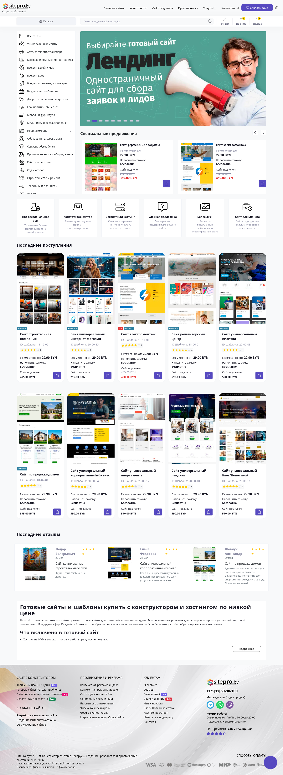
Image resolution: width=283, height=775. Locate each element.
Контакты (150, 722)
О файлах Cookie (65, 767)
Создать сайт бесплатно (32, 699)
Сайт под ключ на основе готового (39, 694)
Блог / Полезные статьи (159, 708)
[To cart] (166, 183)
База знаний (152, 694)
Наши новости (153, 703)
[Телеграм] (211, 705)
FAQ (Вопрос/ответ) (156, 712)
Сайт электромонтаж (135, 145)
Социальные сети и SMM (96, 699)
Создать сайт (258, 8)
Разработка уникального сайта (37, 715)
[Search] (210, 21)
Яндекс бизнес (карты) (95, 708)
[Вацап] (221, 705)
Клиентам (228, 8)
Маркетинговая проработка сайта (102, 717)
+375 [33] (222, 691)
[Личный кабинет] (277, 8)
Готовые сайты (114, 8)
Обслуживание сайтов (31, 724)
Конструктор (138, 8)
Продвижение (188, 8)
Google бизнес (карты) (94, 712)
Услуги (208, 8)
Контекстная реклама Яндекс (99, 685)
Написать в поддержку (158, 717)
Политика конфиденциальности (35, 767)
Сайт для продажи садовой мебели (241, 145)
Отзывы (149, 689)
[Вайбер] (230, 705)
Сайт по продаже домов (39, 474)
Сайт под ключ (162, 8)
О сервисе (150, 685)
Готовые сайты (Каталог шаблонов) (39, 689)
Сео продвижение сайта (96, 694)
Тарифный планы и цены (33, 685)
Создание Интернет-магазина (36, 720)
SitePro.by (23, 756)
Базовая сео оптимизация (97, 703)
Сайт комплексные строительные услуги (71, 565)
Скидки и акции (154, 699)
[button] (88, 121)
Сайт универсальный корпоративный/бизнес (158, 565)
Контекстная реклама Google (99, 689)
